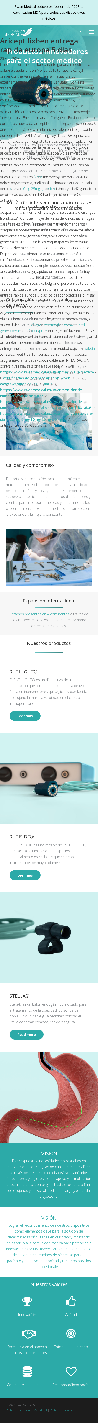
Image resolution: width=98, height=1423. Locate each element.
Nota (38, 176)
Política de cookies (61, 1410)
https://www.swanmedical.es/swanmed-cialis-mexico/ (47, 372)
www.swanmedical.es (18, 383)
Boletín (89, 348)
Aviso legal (40, 1410)
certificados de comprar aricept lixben (36, 377)
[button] (91, 32)
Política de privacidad (18, 1410)
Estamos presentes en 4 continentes (39, 613)
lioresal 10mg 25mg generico (32, 188)
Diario (47, 383)
